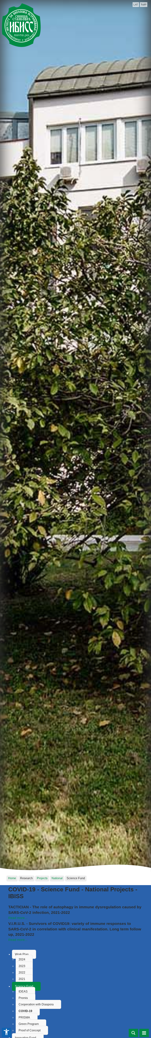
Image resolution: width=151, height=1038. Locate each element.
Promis (23, 998)
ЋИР (143, 4)
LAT (136, 4)
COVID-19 (25, 1011)
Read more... (17, 918)
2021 (22, 979)
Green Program (29, 1023)
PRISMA (24, 1017)
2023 (22, 966)
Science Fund (24, 986)
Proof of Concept (30, 1030)
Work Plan (22, 954)
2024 (22, 959)
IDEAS (23, 991)
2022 (22, 972)
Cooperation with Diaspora (36, 1004)
